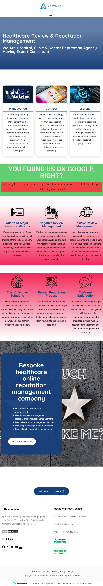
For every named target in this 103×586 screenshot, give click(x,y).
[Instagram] (8, 546)
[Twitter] (12, 546)
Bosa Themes (73, 575)
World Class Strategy (51, 114)
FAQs (70, 571)
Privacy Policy (58, 571)
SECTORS (85, 108)
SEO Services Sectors (85, 114)
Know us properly (18, 114)
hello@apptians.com (69, 524)
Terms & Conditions (40, 571)
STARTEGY (51, 108)
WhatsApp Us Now (50, 491)
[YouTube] (20, 548)
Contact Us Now (23, 441)
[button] (51, 14)
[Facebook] (3, 546)
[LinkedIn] (16, 546)
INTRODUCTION (18, 108)
